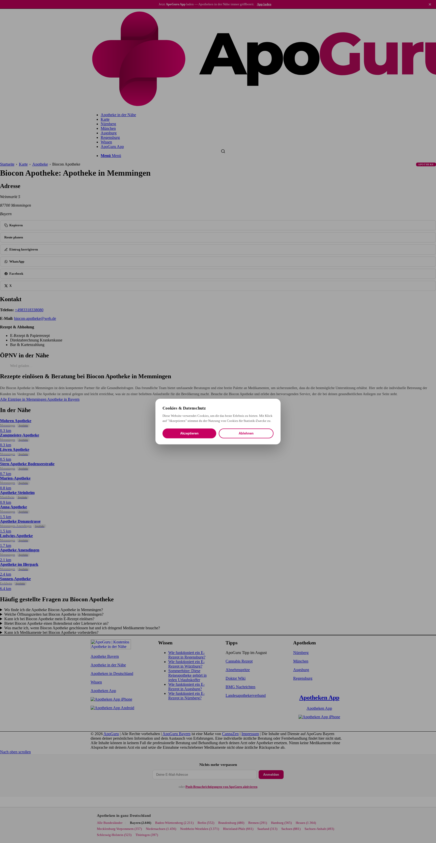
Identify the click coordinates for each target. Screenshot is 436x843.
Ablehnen (246, 433)
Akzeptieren (189, 433)
